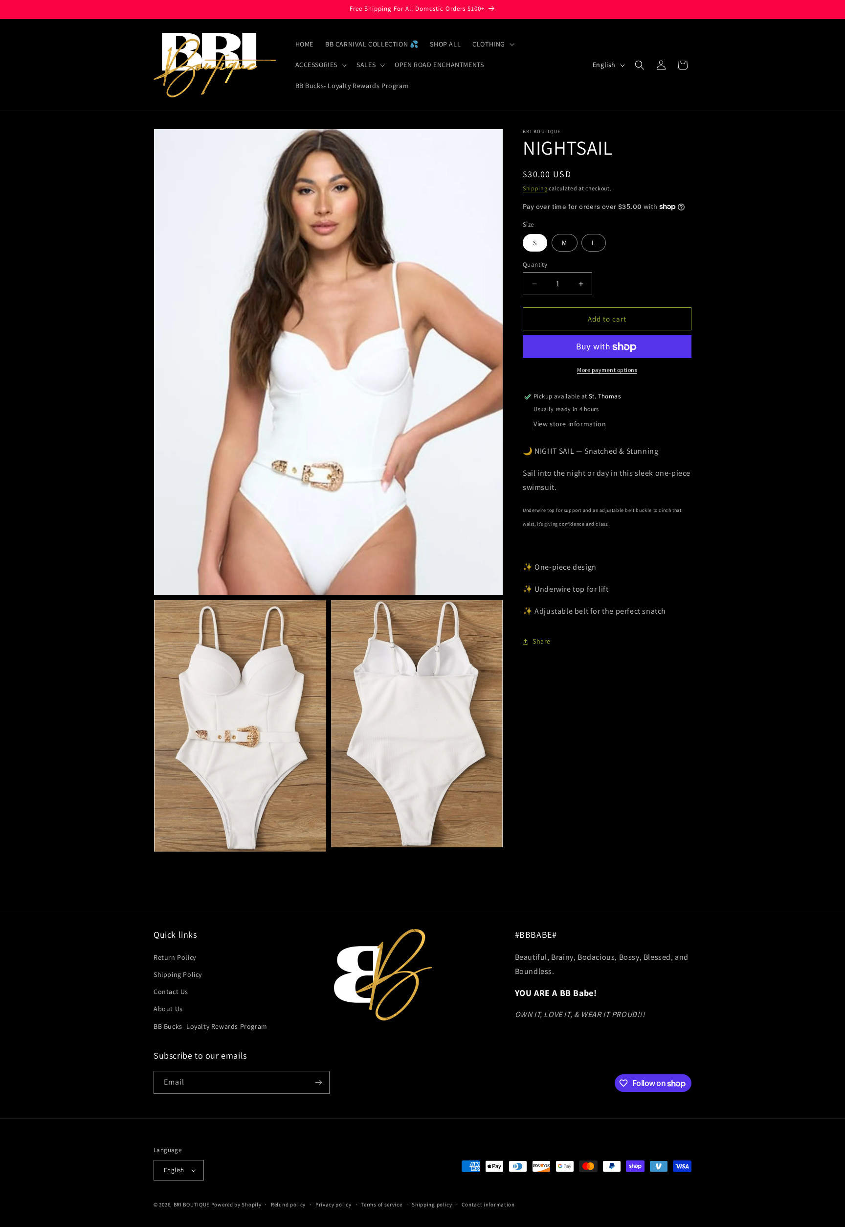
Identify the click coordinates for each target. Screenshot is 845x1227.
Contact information (488, 1204)
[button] (492, 44)
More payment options (607, 370)
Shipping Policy (178, 974)
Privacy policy (333, 1204)
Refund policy (288, 1204)
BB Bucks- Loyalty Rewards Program (210, 1026)
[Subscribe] (318, 1082)
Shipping (535, 188)
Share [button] (542, 641)
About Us (168, 1008)
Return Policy (175, 957)
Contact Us (171, 991)
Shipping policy (432, 1204)
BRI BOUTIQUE (192, 1204)
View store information (570, 423)
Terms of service (381, 1204)
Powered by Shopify (236, 1204)
